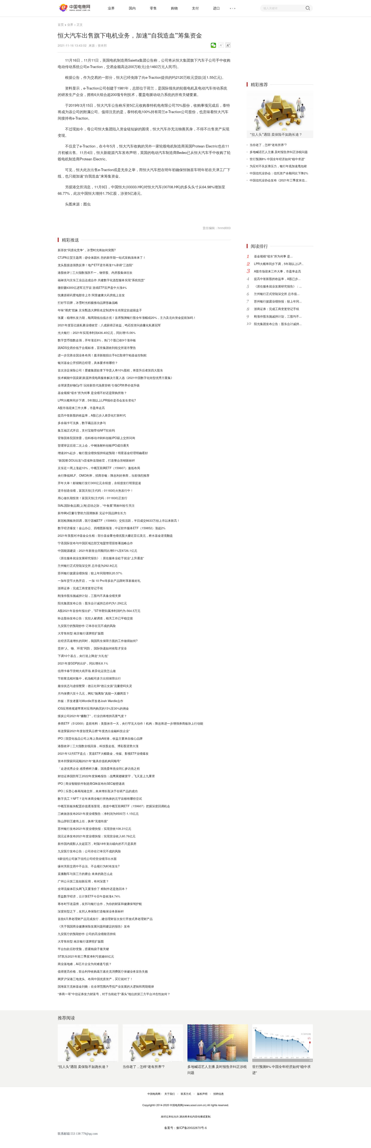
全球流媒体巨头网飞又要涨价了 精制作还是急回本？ (93, 888)
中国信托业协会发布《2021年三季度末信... (278, 180)
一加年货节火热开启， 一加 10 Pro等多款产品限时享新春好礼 (99, 580)
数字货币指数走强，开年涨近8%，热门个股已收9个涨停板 (97, 340)
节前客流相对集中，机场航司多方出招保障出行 (89, 678)
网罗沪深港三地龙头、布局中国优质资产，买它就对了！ (95, 979)
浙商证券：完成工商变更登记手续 (80, 588)
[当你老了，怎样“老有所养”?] (153, 1043)
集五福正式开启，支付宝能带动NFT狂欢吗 (86, 430)
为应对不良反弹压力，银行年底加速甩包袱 (278, 166)
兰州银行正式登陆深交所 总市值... (277, 294)
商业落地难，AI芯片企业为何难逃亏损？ (85, 964)
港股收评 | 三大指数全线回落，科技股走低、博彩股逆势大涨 (98, 746)
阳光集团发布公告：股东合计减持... (278, 324)
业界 (111, 8)
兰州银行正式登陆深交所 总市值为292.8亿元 (87, 565)
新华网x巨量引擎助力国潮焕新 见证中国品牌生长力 (92, 513)
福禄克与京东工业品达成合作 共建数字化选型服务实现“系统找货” (101, 280)
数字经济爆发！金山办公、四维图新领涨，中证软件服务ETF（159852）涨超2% (111, 528)
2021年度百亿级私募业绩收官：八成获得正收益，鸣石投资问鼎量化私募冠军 (109, 325)
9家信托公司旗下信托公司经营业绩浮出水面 (87, 858)
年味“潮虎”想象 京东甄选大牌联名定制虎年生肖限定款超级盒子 (100, 310)
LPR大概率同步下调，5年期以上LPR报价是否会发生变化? (97, 400)
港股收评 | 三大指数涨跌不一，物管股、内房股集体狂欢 (95, 272)
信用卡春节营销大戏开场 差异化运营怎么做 (87, 671)
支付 (195, 8)
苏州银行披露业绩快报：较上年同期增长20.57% (90, 573)
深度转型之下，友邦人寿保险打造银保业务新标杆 (91, 911)
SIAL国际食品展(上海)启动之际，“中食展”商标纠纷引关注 (96, 505)
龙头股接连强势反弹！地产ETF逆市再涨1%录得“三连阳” (95, 265)
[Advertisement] (279, 49)
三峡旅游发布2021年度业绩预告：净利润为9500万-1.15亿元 (98, 813)
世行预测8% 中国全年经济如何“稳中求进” (277, 159)
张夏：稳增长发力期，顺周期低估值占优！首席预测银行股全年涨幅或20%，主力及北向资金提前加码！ (127, 317)
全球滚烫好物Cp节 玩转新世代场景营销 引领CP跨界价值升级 (99, 385)
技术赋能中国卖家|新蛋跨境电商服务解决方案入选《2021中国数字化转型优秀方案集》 (116, 378)
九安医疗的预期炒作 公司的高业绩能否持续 (87, 934)
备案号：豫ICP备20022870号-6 (185, 1127)
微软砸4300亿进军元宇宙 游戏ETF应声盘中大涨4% (92, 287)
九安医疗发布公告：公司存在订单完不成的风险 (89, 851)
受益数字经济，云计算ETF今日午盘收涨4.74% (89, 896)
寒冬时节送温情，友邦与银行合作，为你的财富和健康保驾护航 (100, 904)
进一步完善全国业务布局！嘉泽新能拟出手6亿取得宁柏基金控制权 (102, 355)
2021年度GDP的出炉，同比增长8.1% (83, 663)
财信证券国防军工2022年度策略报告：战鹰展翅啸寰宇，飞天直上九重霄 (106, 776)
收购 (87, 214)
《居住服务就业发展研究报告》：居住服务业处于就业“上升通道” (101, 558)
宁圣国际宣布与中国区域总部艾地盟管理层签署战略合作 (95, 543)
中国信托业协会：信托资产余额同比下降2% (279, 173)
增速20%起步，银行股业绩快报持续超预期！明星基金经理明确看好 (103, 453)
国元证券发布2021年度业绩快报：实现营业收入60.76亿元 (96, 836)
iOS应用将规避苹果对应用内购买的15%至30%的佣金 (93, 708)
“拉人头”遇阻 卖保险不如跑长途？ (83, 1066)
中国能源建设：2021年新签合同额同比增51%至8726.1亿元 (97, 550)
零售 (153, 8)
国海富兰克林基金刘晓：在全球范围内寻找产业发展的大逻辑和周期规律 (106, 986)
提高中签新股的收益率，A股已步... (277, 279)
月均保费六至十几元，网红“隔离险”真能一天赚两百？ (93, 693)
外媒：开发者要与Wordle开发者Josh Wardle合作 (90, 701)
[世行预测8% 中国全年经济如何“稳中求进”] (282, 1043)
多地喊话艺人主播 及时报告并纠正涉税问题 (279, 152)
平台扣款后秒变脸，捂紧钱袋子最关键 (83, 949)
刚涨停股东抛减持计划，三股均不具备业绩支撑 (89, 595)
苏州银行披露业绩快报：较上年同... (278, 301)
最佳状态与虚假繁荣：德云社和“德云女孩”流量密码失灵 (95, 686)
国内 (132, 8)
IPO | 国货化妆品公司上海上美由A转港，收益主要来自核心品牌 (100, 738)
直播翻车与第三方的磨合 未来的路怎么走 (85, 873)
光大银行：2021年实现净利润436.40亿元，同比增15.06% (96, 332)
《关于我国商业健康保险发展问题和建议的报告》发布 (94, 926)
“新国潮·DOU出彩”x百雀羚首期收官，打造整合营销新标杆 (96, 460)
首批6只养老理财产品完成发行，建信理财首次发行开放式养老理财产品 (105, 919)
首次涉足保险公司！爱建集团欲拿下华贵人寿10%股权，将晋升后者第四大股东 (110, 370)
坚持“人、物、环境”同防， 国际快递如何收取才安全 (92, 648)
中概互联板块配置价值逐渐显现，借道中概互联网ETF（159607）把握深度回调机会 (114, 806)
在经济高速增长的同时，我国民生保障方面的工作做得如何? (98, 641)
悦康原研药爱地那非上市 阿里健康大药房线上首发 (91, 295)
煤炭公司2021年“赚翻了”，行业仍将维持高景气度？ (92, 716)
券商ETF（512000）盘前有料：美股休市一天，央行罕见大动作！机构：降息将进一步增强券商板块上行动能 (130, 723)
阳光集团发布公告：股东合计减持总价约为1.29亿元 (92, 603)
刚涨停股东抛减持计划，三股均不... (278, 316)
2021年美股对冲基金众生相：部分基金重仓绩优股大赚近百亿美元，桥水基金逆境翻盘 (115, 535)
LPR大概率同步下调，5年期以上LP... (278, 264)
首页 (61, 24)
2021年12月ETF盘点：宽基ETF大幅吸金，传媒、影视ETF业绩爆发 (103, 753)
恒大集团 (79, 214)
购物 (174, 8)
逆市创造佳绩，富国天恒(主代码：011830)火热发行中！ (95, 490)
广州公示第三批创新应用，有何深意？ (83, 881)
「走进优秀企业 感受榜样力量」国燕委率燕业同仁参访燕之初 (99, 768)
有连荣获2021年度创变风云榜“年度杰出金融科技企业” (94, 731)
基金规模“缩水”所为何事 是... (273, 256)
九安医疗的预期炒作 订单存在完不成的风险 (87, 625)
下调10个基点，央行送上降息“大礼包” (83, 656)
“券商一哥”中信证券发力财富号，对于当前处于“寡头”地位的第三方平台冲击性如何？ (114, 994)
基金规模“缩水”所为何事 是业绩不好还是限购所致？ (92, 393)
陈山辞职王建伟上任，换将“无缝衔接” (83, 821)
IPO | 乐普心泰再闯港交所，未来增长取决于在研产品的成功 (98, 791)
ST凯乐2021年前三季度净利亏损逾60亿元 (86, 956)
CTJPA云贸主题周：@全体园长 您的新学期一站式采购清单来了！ (102, 257)
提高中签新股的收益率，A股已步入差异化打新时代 (92, 415)
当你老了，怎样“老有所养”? (268, 145)
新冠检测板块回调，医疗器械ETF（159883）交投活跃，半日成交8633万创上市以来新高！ (119, 520)
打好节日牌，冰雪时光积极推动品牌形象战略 (88, 302)
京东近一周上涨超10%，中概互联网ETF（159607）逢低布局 (99, 468)
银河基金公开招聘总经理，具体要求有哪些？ (88, 362)
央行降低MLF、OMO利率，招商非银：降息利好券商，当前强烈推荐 (103, 475)
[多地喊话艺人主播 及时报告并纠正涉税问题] (217, 1043)
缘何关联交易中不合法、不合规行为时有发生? (89, 866)
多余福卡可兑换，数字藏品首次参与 (82, 423)
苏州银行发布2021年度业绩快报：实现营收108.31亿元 (94, 828)
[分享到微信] (213, 45)
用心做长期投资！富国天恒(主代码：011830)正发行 (92, 498)
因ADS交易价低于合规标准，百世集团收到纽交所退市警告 (97, 347)
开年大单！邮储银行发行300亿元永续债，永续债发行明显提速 (99, 483)
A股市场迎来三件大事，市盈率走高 (81, 408)
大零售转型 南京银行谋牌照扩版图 (81, 633)
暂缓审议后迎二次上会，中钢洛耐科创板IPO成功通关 (93, 445)
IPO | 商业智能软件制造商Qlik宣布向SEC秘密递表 (91, 783)
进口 (216, 8)
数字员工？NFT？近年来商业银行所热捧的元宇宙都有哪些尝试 (100, 798)
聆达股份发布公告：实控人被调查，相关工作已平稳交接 (95, 618)
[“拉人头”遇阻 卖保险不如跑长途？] (280, 111)
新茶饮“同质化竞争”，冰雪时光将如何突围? (87, 250)
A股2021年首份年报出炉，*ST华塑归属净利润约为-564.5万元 (99, 610)
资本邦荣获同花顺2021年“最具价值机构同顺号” (89, 761)
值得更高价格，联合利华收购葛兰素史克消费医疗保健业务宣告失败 (103, 971)
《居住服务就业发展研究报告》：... (278, 286)
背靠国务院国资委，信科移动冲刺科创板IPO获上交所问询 (96, 438)
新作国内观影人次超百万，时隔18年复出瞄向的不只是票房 (97, 843)
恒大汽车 (96, 214)
